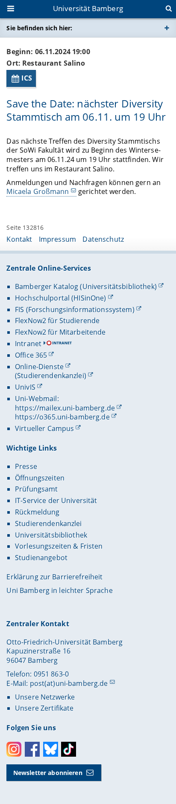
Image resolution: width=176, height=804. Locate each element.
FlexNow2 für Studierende (57, 320)
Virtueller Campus (44, 428)
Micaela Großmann (37, 191)
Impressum (57, 239)
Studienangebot (41, 557)
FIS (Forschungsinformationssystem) (75, 309)
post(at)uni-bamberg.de (69, 683)
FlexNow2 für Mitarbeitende (60, 332)
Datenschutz (103, 239)
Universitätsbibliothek (51, 535)
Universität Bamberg (88, 8)
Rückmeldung (37, 512)
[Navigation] (11, 9)
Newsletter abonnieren (47, 773)
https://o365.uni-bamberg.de (62, 417)
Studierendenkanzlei (48, 523)
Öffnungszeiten (40, 478)
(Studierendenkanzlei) (50, 375)
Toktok (68, 749)
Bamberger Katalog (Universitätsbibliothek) (86, 286)
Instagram (13, 749)
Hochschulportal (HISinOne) (60, 298)
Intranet (28, 343)
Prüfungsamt (36, 489)
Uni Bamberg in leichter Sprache (59, 590)
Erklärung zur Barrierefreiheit (54, 576)
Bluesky (50, 749)
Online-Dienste (39, 366)
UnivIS (25, 387)
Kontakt (19, 239)
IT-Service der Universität (56, 500)
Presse (26, 466)
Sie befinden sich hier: (39, 28)
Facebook (32, 749)
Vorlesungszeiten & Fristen (59, 546)
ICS (26, 78)
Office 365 (31, 355)
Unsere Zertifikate (44, 708)
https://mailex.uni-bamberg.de (65, 408)
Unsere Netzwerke (45, 697)
